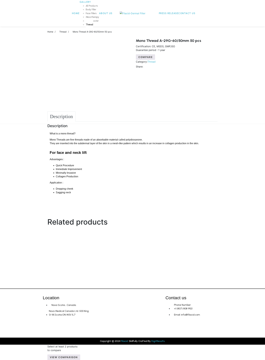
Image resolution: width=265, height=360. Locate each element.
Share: (139, 66)
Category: (141, 61)
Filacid (124, 341)
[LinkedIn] (155, 66)
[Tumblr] (159, 66)
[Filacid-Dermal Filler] (132, 13)
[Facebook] (147, 66)
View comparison (64, 357)
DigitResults (158, 341)
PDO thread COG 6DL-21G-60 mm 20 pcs (132, 247)
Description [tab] (61, 116)
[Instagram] (169, 326)
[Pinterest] (164, 66)
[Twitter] (151, 66)
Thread (151, 61)
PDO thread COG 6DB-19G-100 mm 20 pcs (132, 270)
